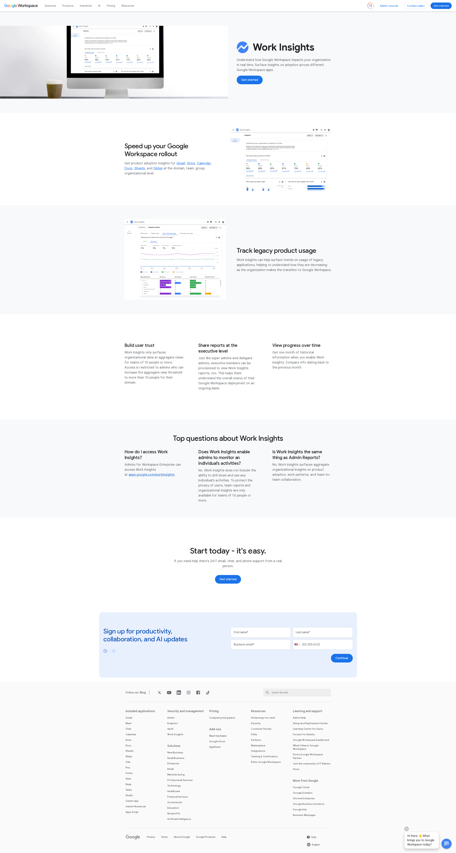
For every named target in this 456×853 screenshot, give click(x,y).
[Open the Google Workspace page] (21, 6)
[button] (446, 844)
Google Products (205, 836)
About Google (182, 836)
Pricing (111, 5)
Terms (164, 836)
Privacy (151, 836)
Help (223, 836)
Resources (127, 5)
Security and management (185, 711)
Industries (86, 5)
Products (67, 5)
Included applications (140, 711)
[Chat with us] (446, 844)
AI (99, 5)
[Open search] (370, 6)
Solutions (50, 5)
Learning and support (307, 711)
